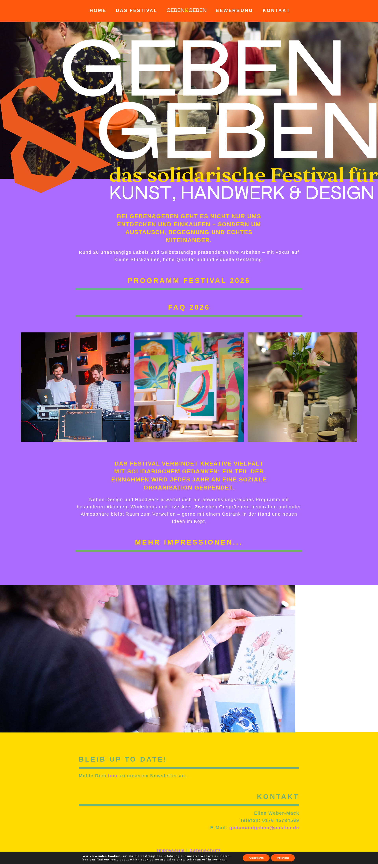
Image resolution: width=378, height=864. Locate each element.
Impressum (171, 850)
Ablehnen (283, 858)
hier (113, 775)
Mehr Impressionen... (189, 542)
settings (219, 859)
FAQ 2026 (189, 307)
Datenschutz (205, 850)
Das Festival (136, 10)
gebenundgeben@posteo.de (264, 827)
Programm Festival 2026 (189, 280)
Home (98, 10)
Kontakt (276, 10)
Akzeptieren (256, 858)
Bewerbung (234, 10)
